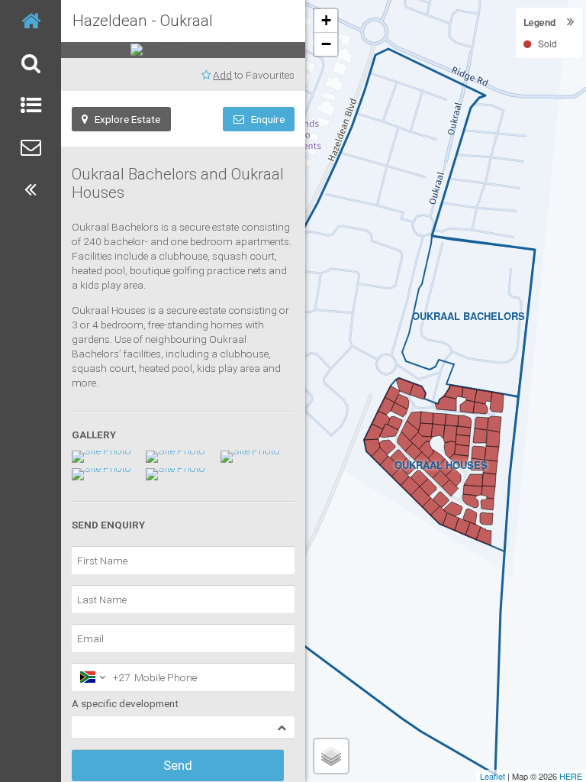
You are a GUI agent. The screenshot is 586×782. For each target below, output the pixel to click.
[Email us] (30, 147)
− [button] (326, 43)
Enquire (264, 119)
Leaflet (492, 776)
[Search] (30, 63)
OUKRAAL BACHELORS (468, 316)
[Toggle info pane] (30, 189)
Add (222, 75)
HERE (570, 776)
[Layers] (331, 756)
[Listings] (30, 105)
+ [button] (326, 20)
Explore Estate (124, 119)
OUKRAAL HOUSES (441, 464)
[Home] (30, 21)
